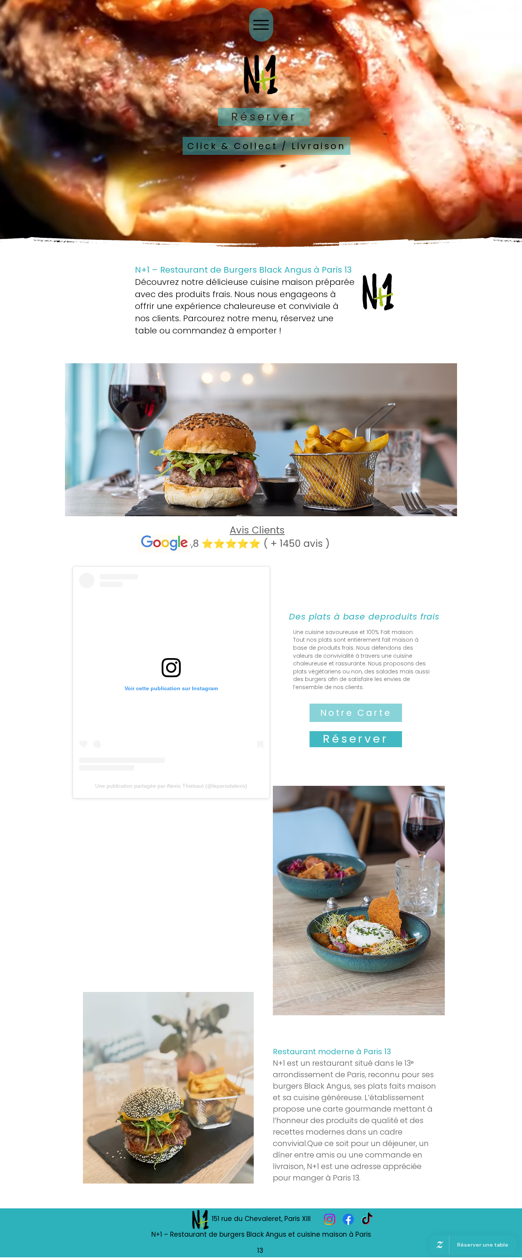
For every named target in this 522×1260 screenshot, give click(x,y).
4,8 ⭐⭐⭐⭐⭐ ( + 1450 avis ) (257, 543)
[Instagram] (329, 1219)
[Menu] (261, 25)
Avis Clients (257, 530)
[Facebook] (348, 1219)
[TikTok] (367, 1219)
